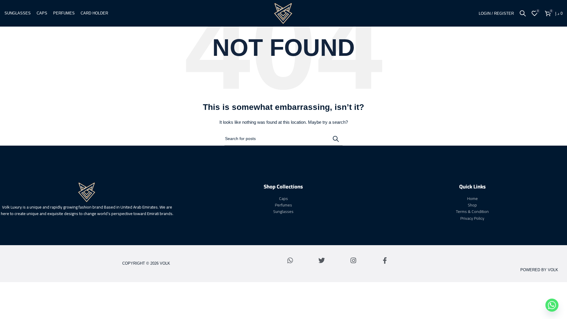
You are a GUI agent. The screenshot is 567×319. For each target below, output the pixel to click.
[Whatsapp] (290, 260)
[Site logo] (283, 13)
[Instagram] (353, 260)
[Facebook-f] (384, 260)
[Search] (523, 13)
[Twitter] (321, 260)
